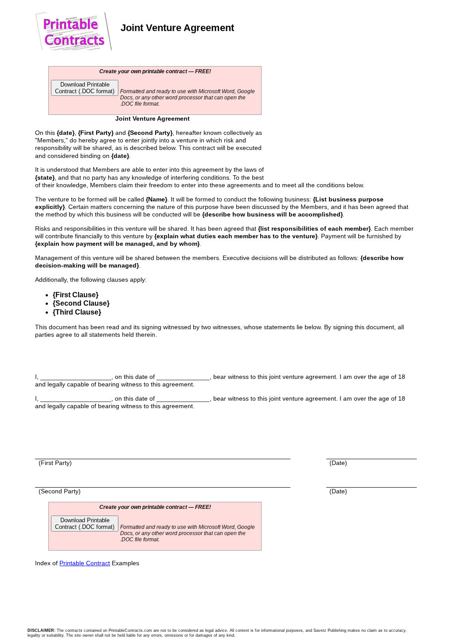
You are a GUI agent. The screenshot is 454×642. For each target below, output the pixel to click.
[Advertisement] (336, 125)
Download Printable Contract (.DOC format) (84, 88)
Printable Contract (84, 563)
